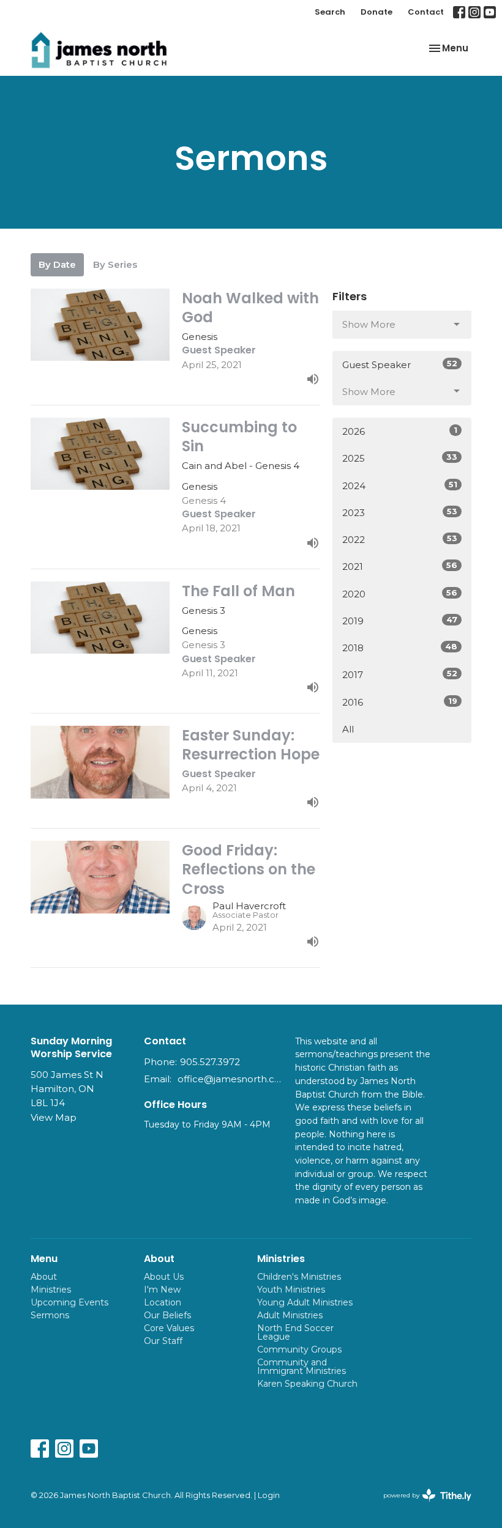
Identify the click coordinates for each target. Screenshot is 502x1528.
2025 (399, 458)
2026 (399, 431)
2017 (399, 674)
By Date (57, 264)
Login (269, 1495)
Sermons (50, 1315)
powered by (421, 1505)
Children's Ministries (299, 1276)
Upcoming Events (69, 1302)
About (44, 1276)
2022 (399, 539)
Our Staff (163, 1340)
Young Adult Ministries (305, 1302)
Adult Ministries (290, 1315)
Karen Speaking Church (307, 1383)
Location (162, 1302)
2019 (399, 621)
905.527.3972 (210, 1062)
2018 (399, 647)
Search (330, 12)
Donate (376, 12)
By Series (115, 264)
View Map (54, 1117)
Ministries (51, 1289)
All (348, 729)
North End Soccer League (295, 1332)
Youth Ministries (291, 1289)
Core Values (169, 1328)
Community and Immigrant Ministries (301, 1366)
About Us (164, 1276)
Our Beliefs (167, 1315)
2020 (399, 594)
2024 (399, 485)
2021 (399, 566)
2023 (399, 512)
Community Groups (299, 1349)
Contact (426, 12)
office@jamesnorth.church (230, 1079)
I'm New (162, 1289)
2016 (399, 702)
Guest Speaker (399, 364)
